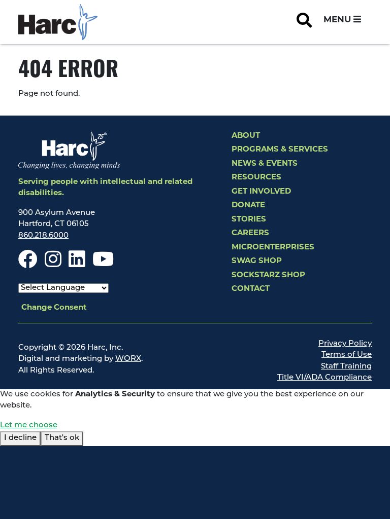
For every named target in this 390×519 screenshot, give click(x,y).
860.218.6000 (43, 236)
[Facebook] (28, 264)
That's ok (62, 438)
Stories (249, 220)
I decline (20, 438)
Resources (256, 177)
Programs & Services (280, 150)
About (246, 136)
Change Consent (54, 308)
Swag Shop (257, 261)
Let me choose (28, 425)
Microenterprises (273, 247)
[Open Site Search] (304, 22)
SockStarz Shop (268, 275)
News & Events (265, 164)
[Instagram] (53, 264)
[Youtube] (103, 264)
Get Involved (261, 192)
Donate (248, 205)
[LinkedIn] (77, 264)
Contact (251, 289)
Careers (250, 233)
